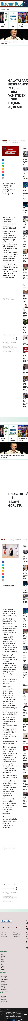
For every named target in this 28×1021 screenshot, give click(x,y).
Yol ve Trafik (3, 977)
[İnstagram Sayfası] (7, 927)
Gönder (16, 338)
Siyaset (2, 959)
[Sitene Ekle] (20, 927)
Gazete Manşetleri (5, 991)
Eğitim (2, 961)
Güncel (2, 971)
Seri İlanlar (3, 987)
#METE (13, 848)
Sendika (2, 969)
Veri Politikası (4, 936)
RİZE (4, 614)
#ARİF (9, 848)
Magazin (3, 967)
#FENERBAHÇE (6, 299)
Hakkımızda (3, 933)
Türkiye (2, 957)
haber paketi (3, 1016)
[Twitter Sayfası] (4, 927)
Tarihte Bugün (4, 984)
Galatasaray (6, 222)
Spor (2, 962)
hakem (7, 233)
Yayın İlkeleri (3, 934)
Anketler (3, 998)
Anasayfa (3, 9)
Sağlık (2, 966)
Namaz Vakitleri (4, 979)
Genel (8, 9)
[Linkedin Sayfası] (12, 927)
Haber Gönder (16, 936)
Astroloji (2, 1002)
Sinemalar (3, 986)
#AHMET (5, 848)
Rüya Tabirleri (4, 1001)
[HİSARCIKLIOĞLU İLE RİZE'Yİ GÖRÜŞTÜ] (10, 551)
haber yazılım (3, 1017)
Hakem (14, 271)
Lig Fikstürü (3, 982)
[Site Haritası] (17, 927)
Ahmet (13, 633)
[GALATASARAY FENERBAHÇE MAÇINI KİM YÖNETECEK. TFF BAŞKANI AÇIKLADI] (10, 150)
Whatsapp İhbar (16, 934)
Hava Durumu (4, 976)
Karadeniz (3, 956)
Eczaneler (3, 981)
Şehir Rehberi (4, 989)
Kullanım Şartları (16, 933)
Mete (4, 742)
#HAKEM (13, 299)
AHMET (5, 609)
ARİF (9, 609)
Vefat (2, 964)
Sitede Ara (3, 996)
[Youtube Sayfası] (9, 927)
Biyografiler (3, 999)
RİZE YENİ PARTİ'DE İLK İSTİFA (25, 298)
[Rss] (15, 927)
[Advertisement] (14, 62)
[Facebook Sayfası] (1, 927)
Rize (25, 3)
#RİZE (4, 849)
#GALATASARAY (7, 298)
